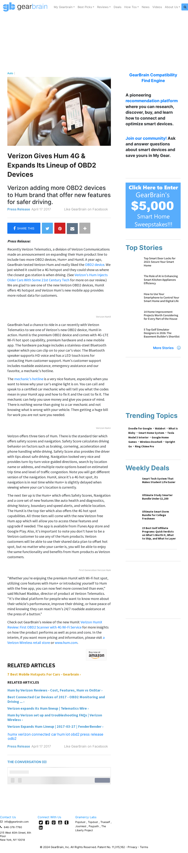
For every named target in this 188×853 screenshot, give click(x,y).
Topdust (93, 822)
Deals (117, 7)
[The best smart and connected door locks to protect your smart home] (133, 264)
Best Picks (85, 7)
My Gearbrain (63, 7)
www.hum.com (66, 642)
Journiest (81, 826)
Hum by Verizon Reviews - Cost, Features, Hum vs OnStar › (54, 690)
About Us (171, 7)
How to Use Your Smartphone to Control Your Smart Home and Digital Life (161, 297)
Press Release (18, 209)
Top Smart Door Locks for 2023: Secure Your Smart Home (160, 261)
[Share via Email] (72, 228)
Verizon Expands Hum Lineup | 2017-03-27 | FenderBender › (55, 726)
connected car (44, 734)
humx (12, 734)
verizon (24, 734)
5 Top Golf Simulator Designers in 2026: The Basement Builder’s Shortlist (162, 333)
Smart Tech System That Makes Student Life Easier (158, 480)
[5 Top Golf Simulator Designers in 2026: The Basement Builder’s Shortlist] (133, 335)
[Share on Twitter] (47, 228)
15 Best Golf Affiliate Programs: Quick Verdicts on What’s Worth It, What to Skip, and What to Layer (159, 533)
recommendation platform (152, 100)
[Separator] (84, 228)
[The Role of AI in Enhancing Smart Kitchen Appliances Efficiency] (133, 281)
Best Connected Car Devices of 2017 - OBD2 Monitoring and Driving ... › (56, 699)
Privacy (132, 847)
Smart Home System (151, 433)
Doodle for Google (140, 428)
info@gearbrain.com (16, 821)
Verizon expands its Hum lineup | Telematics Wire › (48, 708)
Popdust (80, 822)
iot (68, 734)
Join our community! (146, 138)
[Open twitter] (41, 822)
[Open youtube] (60, 822)
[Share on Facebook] (23, 228)
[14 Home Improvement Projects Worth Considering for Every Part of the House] (133, 317)
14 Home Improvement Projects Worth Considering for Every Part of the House (161, 315)
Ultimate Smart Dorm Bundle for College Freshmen (155, 515)
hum (61, 734)
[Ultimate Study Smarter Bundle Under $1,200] (132, 499)
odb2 (12, 738)
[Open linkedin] (41, 827)
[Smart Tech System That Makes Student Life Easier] (132, 483)
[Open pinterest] (54, 822)
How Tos (130, 7)
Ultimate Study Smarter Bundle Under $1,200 (157, 496)
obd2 (75, 734)
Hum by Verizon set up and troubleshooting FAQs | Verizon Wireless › (54, 717)
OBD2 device (94, 264)
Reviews (103, 7)
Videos (157, 7)
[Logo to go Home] (26, 6)
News (145, 7)
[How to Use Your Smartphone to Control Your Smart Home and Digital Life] (133, 299)
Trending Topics (152, 415)
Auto (10, 73)
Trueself (105, 822)
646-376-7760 (13, 827)
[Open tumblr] (66, 822)
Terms (144, 847)
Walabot (160, 428)
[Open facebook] (47, 822)
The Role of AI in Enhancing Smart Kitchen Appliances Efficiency (161, 279)
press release (91, 734)
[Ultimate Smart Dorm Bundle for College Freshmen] (132, 516)
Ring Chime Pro (144, 446)
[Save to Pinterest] (59, 228)
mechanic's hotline (28, 379)
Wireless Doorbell (151, 442)
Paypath (94, 826)
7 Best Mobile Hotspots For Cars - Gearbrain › (44, 674)
